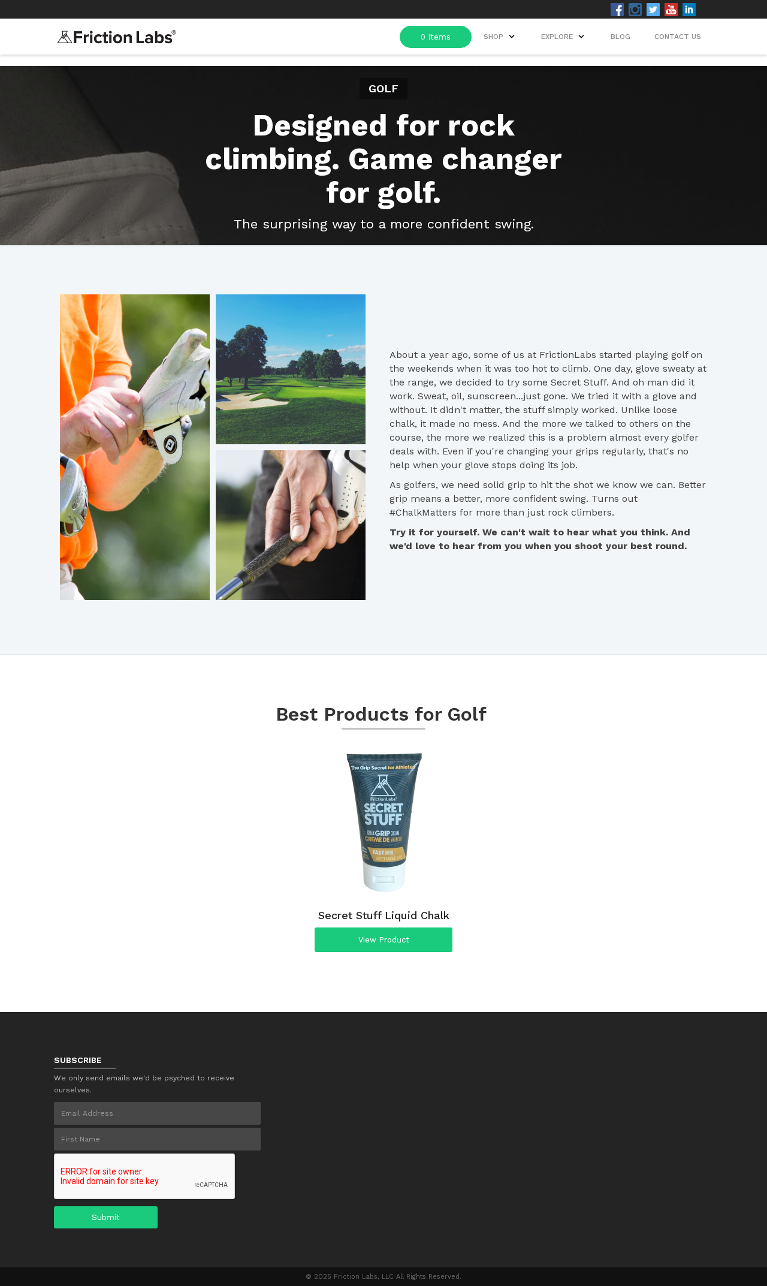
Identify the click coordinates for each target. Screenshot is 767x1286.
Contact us (677, 36)
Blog (620, 36)
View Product (383, 939)
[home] (117, 33)
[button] (564, 37)
